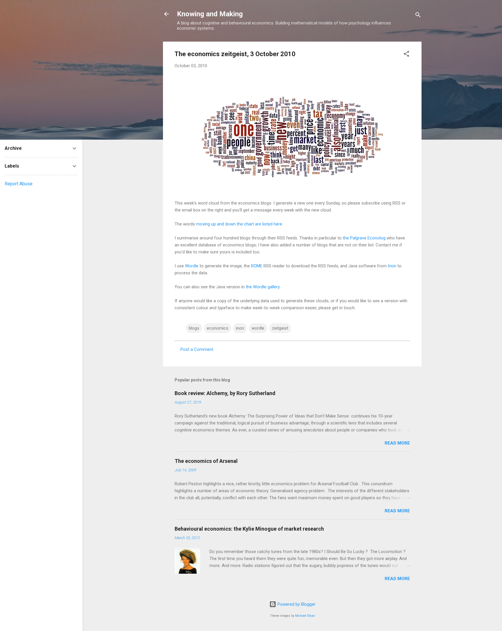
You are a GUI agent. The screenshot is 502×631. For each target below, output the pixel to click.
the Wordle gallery (262, 286)
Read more (397, 443)
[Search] (418, 16)
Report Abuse (19, 183)
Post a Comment (196, 349)
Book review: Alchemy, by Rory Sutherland (225, 393)
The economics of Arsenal (206, 461)
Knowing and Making (210, 14)
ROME (256, 266)
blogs (194, 328)
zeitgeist (280, 328)
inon (240, 328)
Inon (392, 266)
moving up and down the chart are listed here (239, 224)
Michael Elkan (305, 616)
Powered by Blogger (295, 604)
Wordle (191, 266)
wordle (258, 328)
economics (217, 328)
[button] (406, 54)
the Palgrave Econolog (364, 238)
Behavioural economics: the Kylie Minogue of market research (249, 529)
